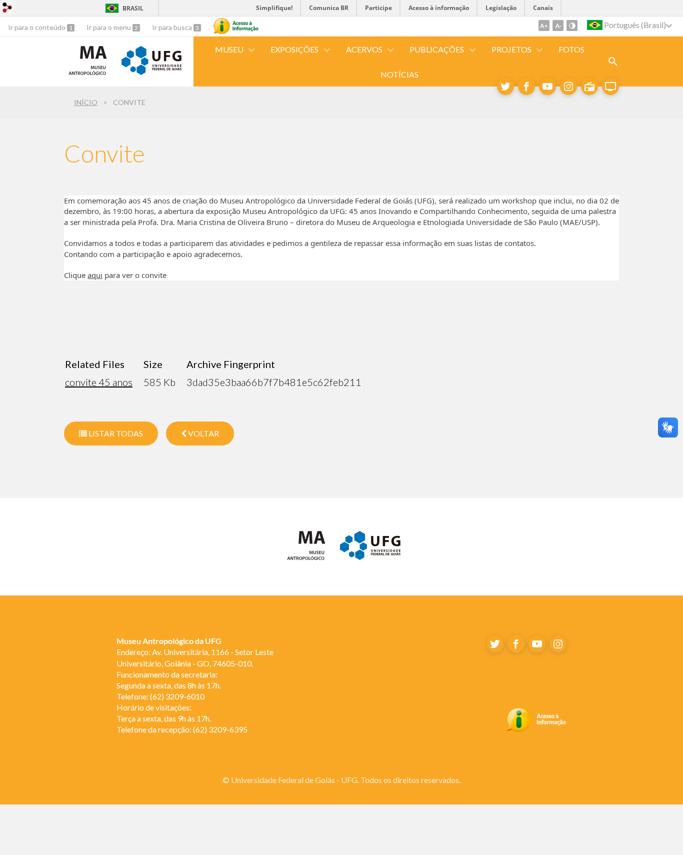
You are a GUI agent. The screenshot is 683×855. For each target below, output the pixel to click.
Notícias (399, 74)
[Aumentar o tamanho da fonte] (544, 25)
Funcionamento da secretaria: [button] (167, 674)
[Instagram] (568, 86)
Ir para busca (173, 27)
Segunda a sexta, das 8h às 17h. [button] (168, 685)
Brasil (133, 8)
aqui (95, 275)
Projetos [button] (512, 49)
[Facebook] (526, 86)
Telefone (131, 696)
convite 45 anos (98, 382)
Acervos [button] (364, 49)
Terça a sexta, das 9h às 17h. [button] (163, 718)
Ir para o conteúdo (37, 27)
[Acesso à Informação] (236, 26)
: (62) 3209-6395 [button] (182, 729)
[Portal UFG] (152, 71)
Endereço (132, 651)
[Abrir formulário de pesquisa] (613, 62)
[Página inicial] (88, 74)
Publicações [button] (437, 49)
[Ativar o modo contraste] (572, 25)
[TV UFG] (610, 86)
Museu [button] (229, 49)
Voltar (202, 433)
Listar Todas (115, 433)
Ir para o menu (109, 27)
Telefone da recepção (153, 729)
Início (86, 102)
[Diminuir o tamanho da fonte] (558, 25)
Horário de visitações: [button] (154, 707)
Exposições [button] (294, 49)
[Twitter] (505, 86)
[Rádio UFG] (589, 86)
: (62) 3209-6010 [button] (160, 696)
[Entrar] (7, 9)
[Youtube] (547, 86)
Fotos (571, 49)
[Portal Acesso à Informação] (536, 729)
